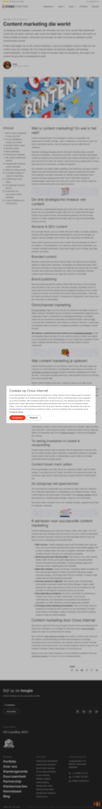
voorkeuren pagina (16, 412)
